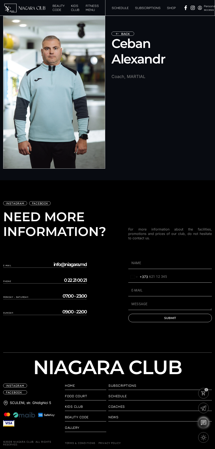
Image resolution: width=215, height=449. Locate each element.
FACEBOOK (40, 203)
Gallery (72, 427)
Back (125, 34)
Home (70, 385)
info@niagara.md (70, 264)
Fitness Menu (92, 8)
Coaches (116, 406)
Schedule (120, 8)
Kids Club (75, 8)
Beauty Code (58, 8)
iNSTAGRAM (15, 203)
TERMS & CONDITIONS (80, 443)
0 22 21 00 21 (75, 280)
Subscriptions (148, 8)
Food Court (76, 396)
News (113, 417)
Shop (171, 8)
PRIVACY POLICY (109, 443)
